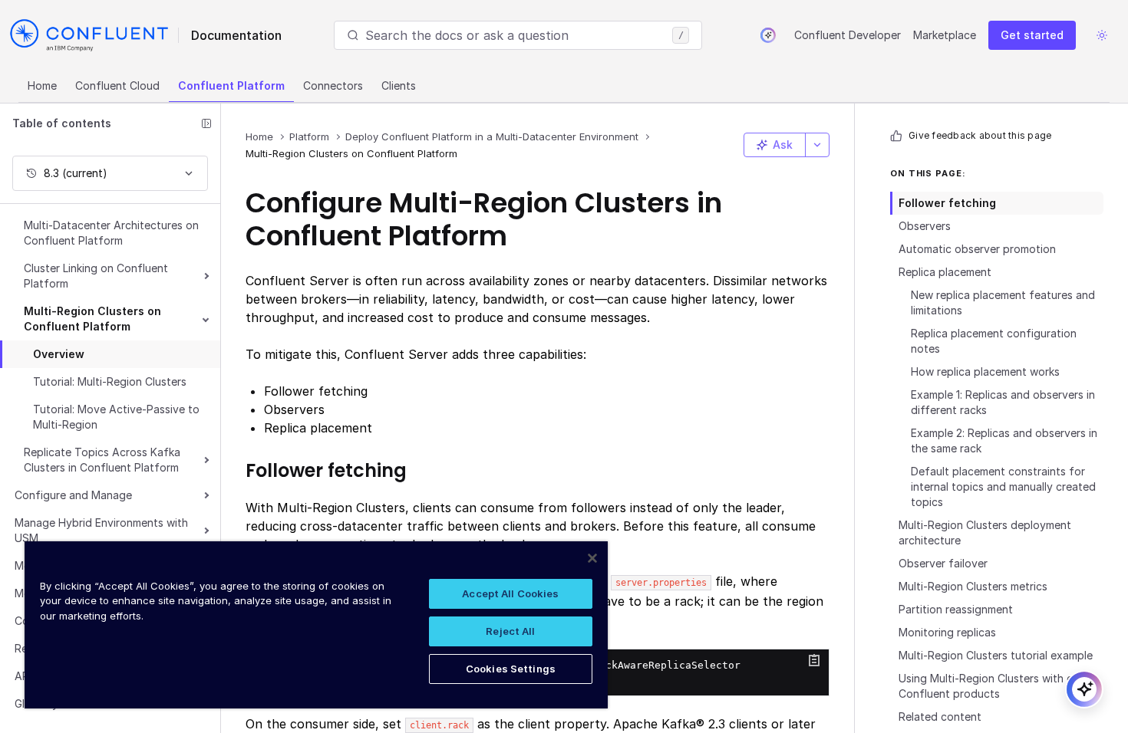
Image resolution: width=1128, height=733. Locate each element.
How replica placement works (985, 371)
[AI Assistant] (768, 35)
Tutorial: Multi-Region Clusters (109, 381)
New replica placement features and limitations (1003, 302)
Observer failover (943, 563)
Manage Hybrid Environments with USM (101, 530)
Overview (58, 353)
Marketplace (944, 34)
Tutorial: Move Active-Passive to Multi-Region (116, 417)
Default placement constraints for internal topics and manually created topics (1003, 486)
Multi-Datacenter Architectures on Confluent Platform (111, 233)
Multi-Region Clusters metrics (973, 586)
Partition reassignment (956, 609)
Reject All (510, 631)
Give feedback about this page (980, 135)
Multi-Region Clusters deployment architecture (985, 532)
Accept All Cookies (510, 593)
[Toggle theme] (1102, 35)
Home (42, 85)
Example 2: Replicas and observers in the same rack (1004, 440)
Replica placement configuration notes (994, 341)
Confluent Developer (847, 34)
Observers (925, 225)
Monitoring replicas (947, 632)
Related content (940, 716)
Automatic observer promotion (977, 248)
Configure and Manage (73, 494)
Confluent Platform (231, 85)
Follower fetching (947, 202)
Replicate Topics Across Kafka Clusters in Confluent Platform (102, 459)
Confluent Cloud (117, 85)
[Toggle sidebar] (206, 123)
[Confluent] (89, 35)
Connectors (333, 85)
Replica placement (945, 271)
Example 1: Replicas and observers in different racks (1003, 402)
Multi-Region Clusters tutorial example (996, 655)
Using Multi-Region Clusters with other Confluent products (996, 686)
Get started (1032, 34)
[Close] (592, 558)
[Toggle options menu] (817, 144)
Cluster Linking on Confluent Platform (96, 275)
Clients (398, 85)
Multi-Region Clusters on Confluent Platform (92, 318)
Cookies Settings (511, 668)
